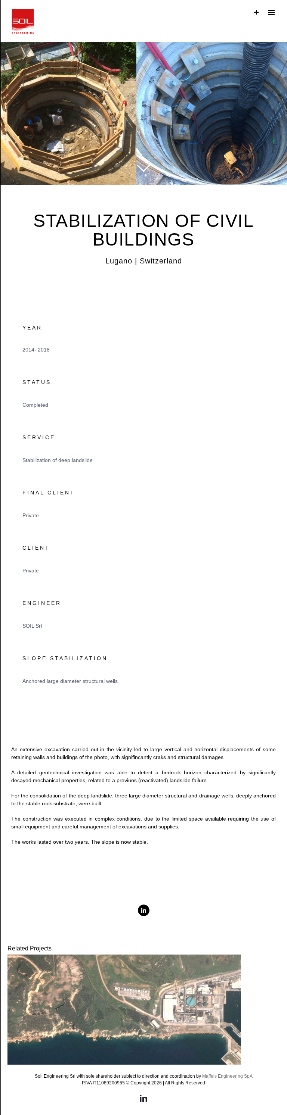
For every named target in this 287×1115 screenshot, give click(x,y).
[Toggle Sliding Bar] (256, 12)
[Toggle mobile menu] (272, 12)
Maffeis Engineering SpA (227, 1076)
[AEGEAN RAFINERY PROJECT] (124, 1010)
